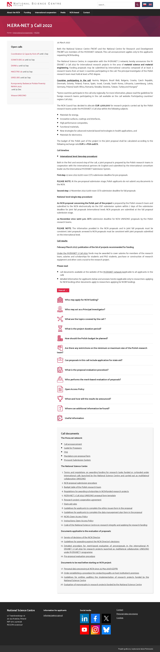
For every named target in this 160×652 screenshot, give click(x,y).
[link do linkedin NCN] (84, 618)
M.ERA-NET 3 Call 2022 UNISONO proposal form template (90, 495)
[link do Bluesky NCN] (106, 629)
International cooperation (45, 12)
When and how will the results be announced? (88, 399)
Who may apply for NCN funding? (81, 300)
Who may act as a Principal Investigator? (85, 309)
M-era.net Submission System (77, 460)
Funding (27, 12)
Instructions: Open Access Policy (78, 520)
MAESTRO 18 (16, 71)
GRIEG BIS (15, 77)
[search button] (137, 4)
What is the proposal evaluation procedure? (86, 370)
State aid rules (70, 504)
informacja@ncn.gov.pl (53, 615)
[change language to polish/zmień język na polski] (145, 4)
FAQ (66, 452)
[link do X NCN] (106, 618)
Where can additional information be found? (87, 408)
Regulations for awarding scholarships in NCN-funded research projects (96, 491)
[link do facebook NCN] (95, 618)
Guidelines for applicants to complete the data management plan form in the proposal (103, 512)
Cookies (119, 617)
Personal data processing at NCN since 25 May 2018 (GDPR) (91, 568)
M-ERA (37, 32)
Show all (61, 290)
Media (63, 12)
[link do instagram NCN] (95, 629)
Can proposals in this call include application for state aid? (93, 360)
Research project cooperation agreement (82, 500)
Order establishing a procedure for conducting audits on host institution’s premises (101, 573)
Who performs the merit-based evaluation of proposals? (93, 379)
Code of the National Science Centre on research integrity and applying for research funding (105, 525)
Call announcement (73, 444)
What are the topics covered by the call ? (85, 319)
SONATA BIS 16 (17, 59)
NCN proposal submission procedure (80, 483)
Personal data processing (127, 613)
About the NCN (13, 12)
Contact (86, 12)
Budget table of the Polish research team (82, 487)
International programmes (23, 32)
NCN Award (74, 12)
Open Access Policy (74, 389)
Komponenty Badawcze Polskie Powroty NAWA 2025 (28, 84)
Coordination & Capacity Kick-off (25, 53)
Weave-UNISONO (18, 95)
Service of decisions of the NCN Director (82, 537)
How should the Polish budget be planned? (86, 338)
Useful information (74, 418)
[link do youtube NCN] (84, 629)
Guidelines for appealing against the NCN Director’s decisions (92, 541)
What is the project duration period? (83, 329)
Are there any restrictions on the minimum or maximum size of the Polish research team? (102, 350)
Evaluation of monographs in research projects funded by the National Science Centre (103, 584)
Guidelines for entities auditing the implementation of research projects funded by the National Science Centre (106, 578)
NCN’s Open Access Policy (76, 516)
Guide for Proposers (73, 448)
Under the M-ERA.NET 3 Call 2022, (72, 253)
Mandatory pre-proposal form (77, 456)
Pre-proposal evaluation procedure (79, 556)
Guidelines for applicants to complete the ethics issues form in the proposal (98, 508)
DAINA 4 (14, 65)
